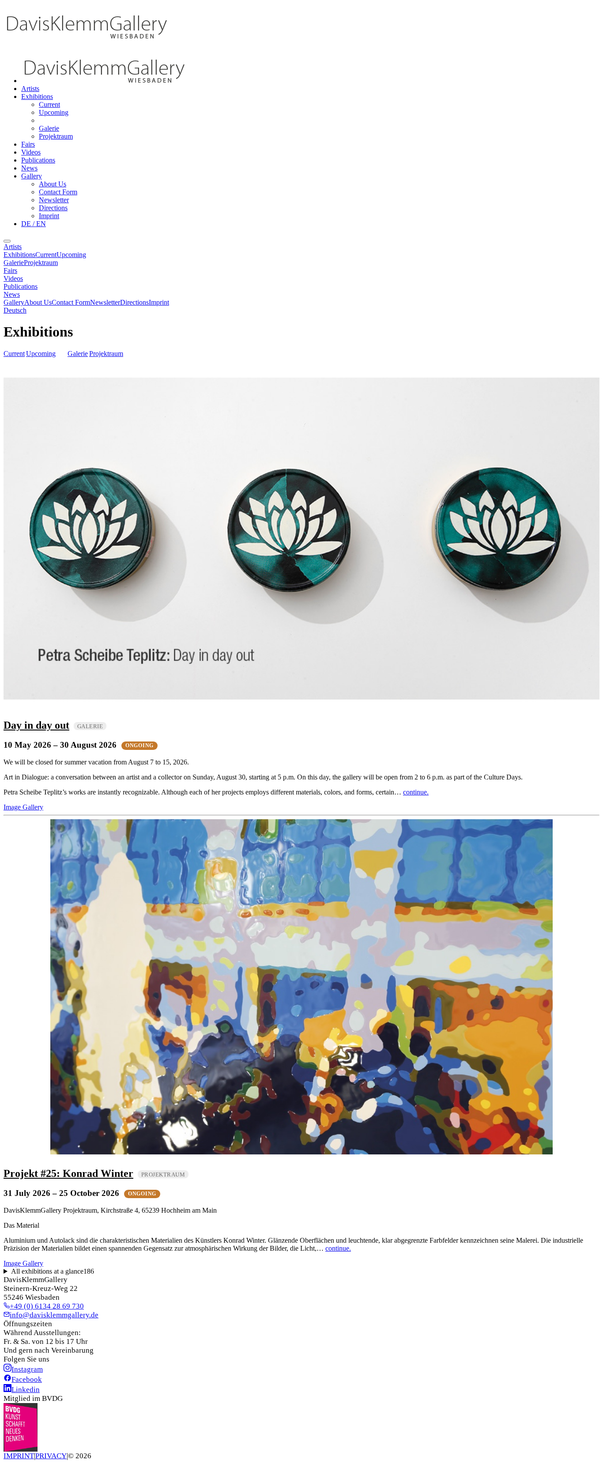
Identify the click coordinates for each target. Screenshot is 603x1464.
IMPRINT (19, 1456)
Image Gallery (23, 807)
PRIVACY (51, 1456)
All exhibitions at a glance (52, 1271)
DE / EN (33, 223)
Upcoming (53, 112)
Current (49, 104)
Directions (53, 208)
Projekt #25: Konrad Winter (68, 1173)
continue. (416, 792)
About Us (52, 184)
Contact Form (58, 192)
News (29, 168)
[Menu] (7, 241)
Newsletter (54, 200)
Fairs (28, 144)
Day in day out (36, 725)
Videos (31, 152)
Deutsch (15, 310)
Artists (30, 88)
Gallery (31, 176)
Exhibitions (37, 96)
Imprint (49, 215)
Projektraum (56, 136)
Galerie (49, 128)
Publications (38, 160)
